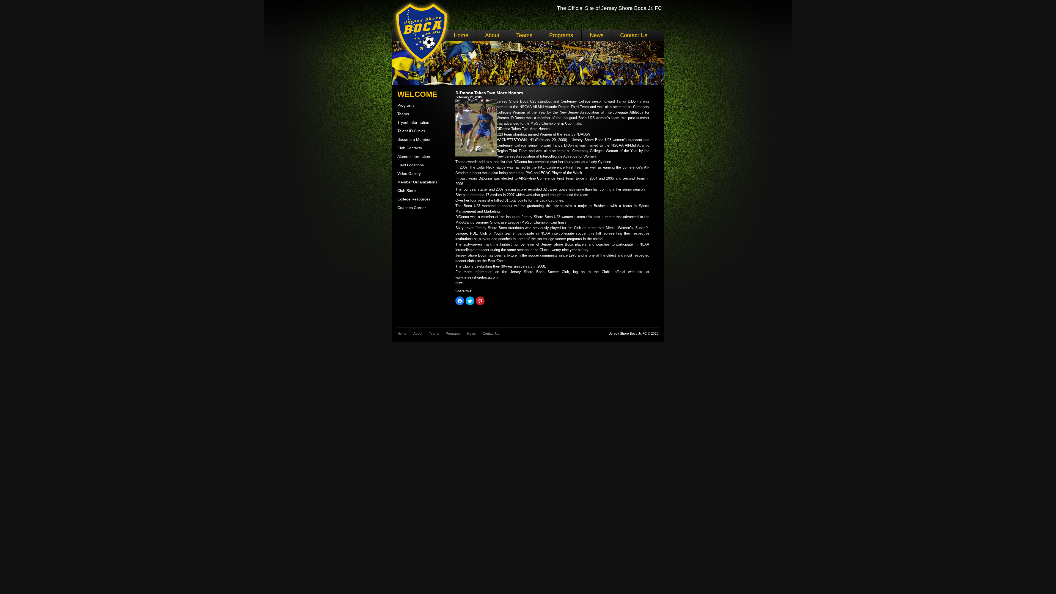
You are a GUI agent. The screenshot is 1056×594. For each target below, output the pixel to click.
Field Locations (410, 165)
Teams (524, 35)
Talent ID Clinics (411, 131)
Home (461, 35)
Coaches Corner (411, 207)
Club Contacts (409, 148)
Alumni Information (413, 156)
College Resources (413, 199)
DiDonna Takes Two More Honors (489, 92)
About (492, 35)
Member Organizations (417, 182)
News (596, 35)
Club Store (406, 190)
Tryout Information (413, 122)
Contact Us (633, 35)
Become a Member (414, 139)
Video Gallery (409, 173)
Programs (561, 35)
